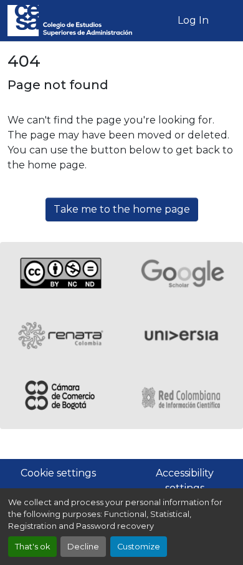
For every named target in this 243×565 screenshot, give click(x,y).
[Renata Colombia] (60, 335)
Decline (83, 546)
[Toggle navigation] (226, 20)
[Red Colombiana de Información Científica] (182, 398)
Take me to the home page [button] (122, 209)
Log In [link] (193, 20)
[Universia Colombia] (182, 335)
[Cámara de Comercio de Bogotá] (60, 398)
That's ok (32, 546)
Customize (138, 546)
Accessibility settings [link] (185, 480)
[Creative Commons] (60, 273)
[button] (69, 20)
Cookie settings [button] (58, 473)
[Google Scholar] (182, 273)
